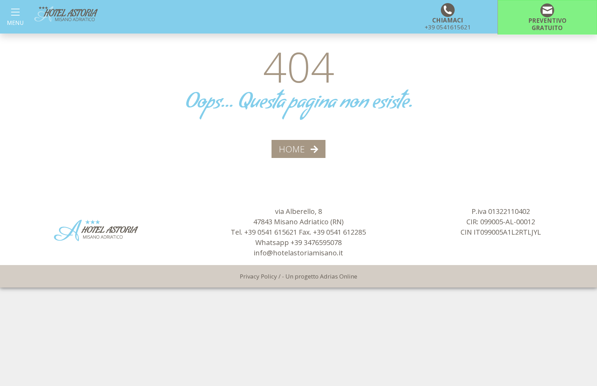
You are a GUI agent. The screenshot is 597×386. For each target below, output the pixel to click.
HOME (293, 149)
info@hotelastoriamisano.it (298, 252)
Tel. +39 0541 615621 (265, 232)
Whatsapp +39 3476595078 (298, 242)
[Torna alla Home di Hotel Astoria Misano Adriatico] (66, 14)
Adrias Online (338, 276)
